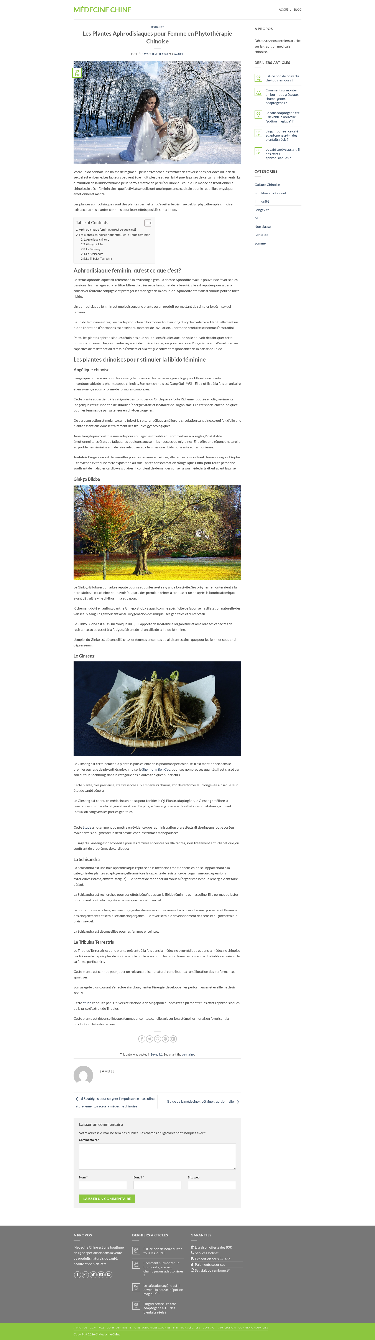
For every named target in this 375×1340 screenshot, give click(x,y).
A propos (80, 1327)
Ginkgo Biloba (95, 244)
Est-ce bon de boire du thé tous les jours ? (282, 78)
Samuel (179, 54)
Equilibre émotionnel (270, 193)
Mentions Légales (186, 1327)
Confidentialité (119, 1327)
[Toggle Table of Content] (146, 223)
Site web (193, 1177)
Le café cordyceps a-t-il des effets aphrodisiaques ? (283, 153)
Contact (209, 1327)
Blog (297, 9)
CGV (93, 1327)
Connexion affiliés (253, 1327)
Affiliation (227, 1327)
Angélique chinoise (97, 239)
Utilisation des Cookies (152, 1327)
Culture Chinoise (267, 184)
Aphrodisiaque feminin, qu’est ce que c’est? (108, 229)
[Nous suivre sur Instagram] (85, 1274)
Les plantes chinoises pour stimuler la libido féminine (115, 234)
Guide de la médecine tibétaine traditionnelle (200, 1101)
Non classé (263, 226)
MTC (258, 218)
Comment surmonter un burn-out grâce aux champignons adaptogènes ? (282, 96)
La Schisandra (94, 254)
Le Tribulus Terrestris (99, 258)
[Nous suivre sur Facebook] (77, 1274)
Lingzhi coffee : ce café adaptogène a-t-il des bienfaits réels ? (282, 135)
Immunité (262, 201)
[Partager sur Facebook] (141, 1039)
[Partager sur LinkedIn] (173, 1039)
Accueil (285, 9)
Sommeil (261, 243)
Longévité (262, 210)
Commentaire (89, 1140)
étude (87, 827)
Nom (83, 1177)
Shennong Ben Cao (156, 769)
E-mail (138, 1177)
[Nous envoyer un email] (101, 1274)
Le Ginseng (93, 249)
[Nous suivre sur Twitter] (93, 1274)
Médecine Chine (102, 9)
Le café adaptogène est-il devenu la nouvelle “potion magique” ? (283, 117)
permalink (188, 1054)
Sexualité (157, 27)
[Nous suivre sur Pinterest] (108, 1274)
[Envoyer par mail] (157, 1039)
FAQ (101, 1327)
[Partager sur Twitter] (149, 1039)
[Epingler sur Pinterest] (165, 1039)
